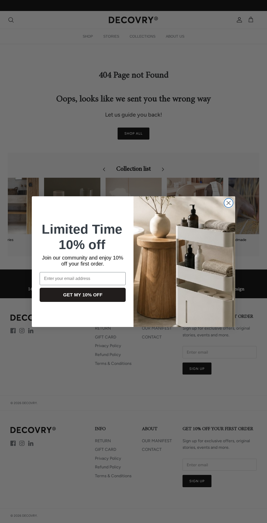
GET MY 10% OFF (82, 294)
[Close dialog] (228, 203)
